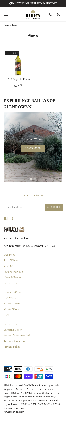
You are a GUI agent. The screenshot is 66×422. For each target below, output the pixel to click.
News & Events (12, 277)
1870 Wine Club (13, 272)
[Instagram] (11, 218)
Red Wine (10, 298)
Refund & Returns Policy (18, 335)
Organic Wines (13, 292)
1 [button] (31, 179)
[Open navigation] (6, 14)
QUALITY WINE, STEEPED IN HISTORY (33, 3)
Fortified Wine (12, 303)
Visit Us (8, 266)
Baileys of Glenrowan (14, 408)
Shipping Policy (13, 330)
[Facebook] (5, 218)
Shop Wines (11, 260)
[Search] (51, 14)
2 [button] (35, 179)
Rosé (6, 315)
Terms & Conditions (15, 341)
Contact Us (10, 283)
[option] (33, 147)
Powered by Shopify (14, 411)
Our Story (9, 255)
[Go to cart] (58, 14)
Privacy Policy (12, 347)
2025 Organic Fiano (18, 79)
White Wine (11, 309)
